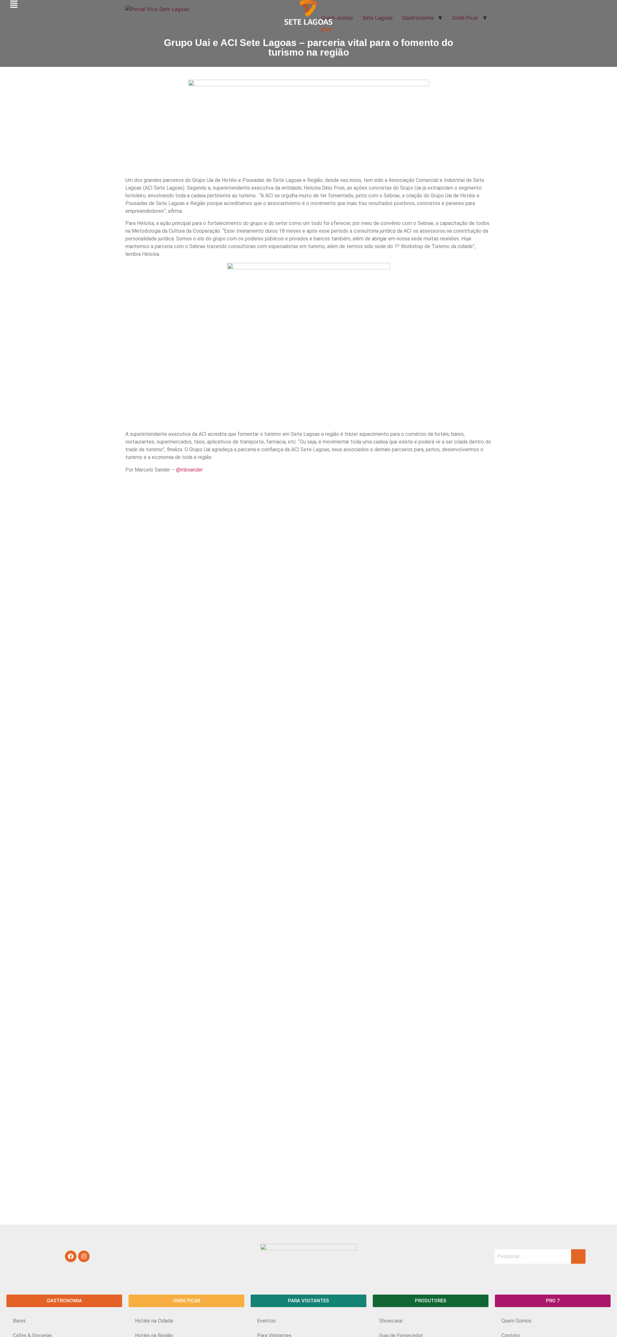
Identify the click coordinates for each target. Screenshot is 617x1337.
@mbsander (189, 470)
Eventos (266, 1321)
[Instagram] (84, 1256)
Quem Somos (516, 1321)
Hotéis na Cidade (154, 1321)
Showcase (391, 1321)
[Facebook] (70, 1256)
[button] (64, 1301)
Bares (19, 1321)
